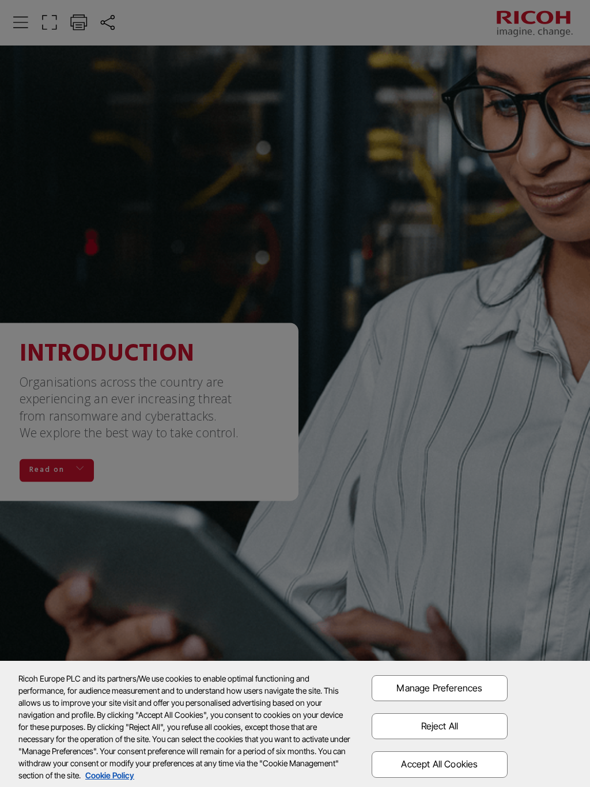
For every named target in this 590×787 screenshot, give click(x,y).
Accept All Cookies (439, 764)
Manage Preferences (439, 688)
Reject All (440, 726)
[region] (295, 724)
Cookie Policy (109, 775)
